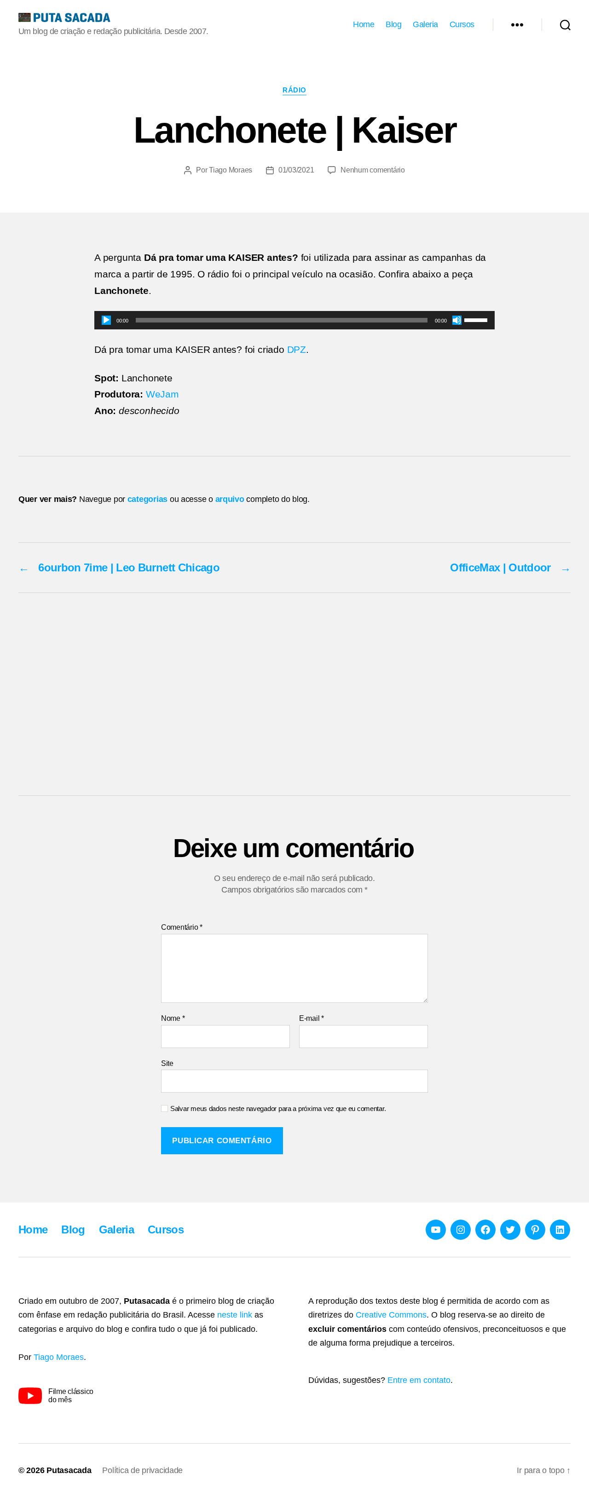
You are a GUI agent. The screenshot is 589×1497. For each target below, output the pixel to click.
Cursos (462, 24)
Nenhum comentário (372, 170)
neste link (234, 1314)
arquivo (229, 499)
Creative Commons (391, 1314)
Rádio (294, 90)
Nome (173, 1018)
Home (363, 24)
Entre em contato (418, 1380)
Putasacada (68, 1470)
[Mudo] (457, 320)
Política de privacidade (142, 1470)
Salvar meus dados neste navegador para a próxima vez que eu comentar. (278, 1108)
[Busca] (565, 25)
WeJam (162, 394)
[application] (294, 320)
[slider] (477, 319)
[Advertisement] (294, 694)
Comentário (181, 927)
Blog (393, 24)
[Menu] (517, 25)
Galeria (425, 24)
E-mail (311, 1018)
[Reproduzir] (106, 320)
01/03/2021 (296, 170)
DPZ (296, 349)
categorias (147, 499)
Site (167, 1063)
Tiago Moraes (230, 170)
